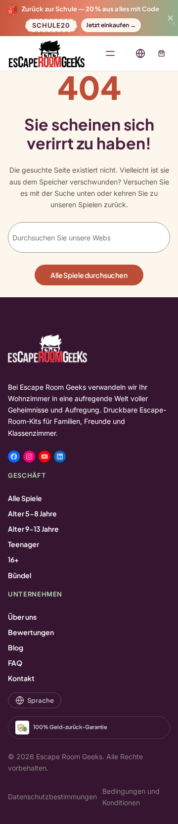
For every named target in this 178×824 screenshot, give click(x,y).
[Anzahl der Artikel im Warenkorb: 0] (161, 53)
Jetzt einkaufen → (111, 25)
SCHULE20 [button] (51, 24)
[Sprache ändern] (140, 53)
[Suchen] (146, 237)
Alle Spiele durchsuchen (89, 275)
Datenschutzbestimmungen (52, 796)
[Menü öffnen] (110, 53)
